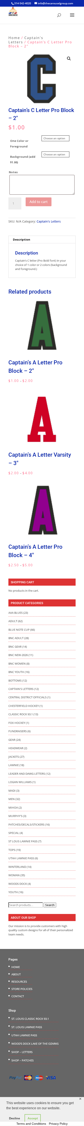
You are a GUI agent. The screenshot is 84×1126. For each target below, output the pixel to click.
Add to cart (39, 201)
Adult (12, 621)
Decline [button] (14, 1118)
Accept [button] (33, 1118)
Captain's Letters (25, 39)
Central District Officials (27, 697)
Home (14, 37)
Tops (11, 850)
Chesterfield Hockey (23, 706)
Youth (13, 892)
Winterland (17, 867)
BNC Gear (15, 647)
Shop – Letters (22, 1052)
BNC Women (17, 663)
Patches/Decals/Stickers (26, 824)
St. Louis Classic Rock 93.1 (30, 1019)
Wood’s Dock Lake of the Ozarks (35, 1044)
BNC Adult (15, 638)
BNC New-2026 (18, 655)
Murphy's (15, 816)
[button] (69, 58)
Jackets (13, 757)
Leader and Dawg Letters (26, 774)
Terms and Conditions (31, 1123)
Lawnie (13, 765)
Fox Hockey (16, 723)
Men (11, 799)
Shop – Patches (22, 1060)
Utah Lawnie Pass (21, 858)
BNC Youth (16, 672)
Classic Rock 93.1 (20, 714)
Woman (14, 875)
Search (49, 905)
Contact (17, 996)
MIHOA (13, 807)
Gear (11, 740)
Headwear (15, 748)
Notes (13, 172)
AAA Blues (15, 613)
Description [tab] (21, 239)
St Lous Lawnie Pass (22, 841)
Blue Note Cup (19, 630)
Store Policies (21, 989)
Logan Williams (20, 782)
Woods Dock (17, 884)
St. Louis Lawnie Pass (26, 1027)
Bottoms (15, 680)
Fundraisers (17, 731)
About (16, 974)
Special (13, 833)
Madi (12, 791)
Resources (19, 982)
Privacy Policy (58, 1123)
